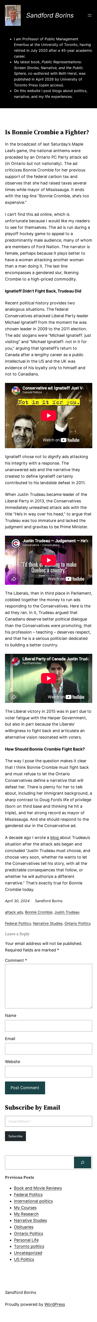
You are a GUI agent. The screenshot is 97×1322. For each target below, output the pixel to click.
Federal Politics (18, 923)
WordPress (54, 1304)
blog (55, 837)
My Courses (25, 1207)
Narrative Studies (47, 923)
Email (10, 1038)
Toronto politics (29, 1246)
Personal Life (26, 1240)
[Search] (82, 1162)
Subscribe (15, 1136)
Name (10, 1015)
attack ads (14, 912)
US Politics (24, 1259)
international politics (33, 1201)
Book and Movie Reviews (38, 1188)
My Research (26, 1214)
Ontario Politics (78, 923)
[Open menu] (89, 15)
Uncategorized (28, 1252)
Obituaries (23, 1227)
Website (12, 1061)
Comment (16, 960)
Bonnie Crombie (38, 912)
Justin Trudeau (66, 912)
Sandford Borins (50, 15)
